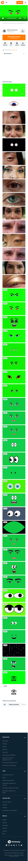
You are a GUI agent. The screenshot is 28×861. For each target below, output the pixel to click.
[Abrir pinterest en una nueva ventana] (13, 846)
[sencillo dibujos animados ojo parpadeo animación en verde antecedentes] (13, 485)
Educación (5, 751)
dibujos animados (14, 704)
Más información (8, 53)
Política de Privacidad (18, 857)
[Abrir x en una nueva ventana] (18, 846)
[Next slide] (21, 704)
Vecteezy (4, 743)
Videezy (4, 746)
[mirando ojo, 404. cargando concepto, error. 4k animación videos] (13, 676)
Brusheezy (5, 740)
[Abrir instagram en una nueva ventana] (8, 846)
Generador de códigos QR (9, 765)
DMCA (4, 777)
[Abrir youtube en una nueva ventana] (21, 846)
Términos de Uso (8, 857)
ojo (5, 704)
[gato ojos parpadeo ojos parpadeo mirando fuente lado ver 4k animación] (13, 376)
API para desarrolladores (8, 754)
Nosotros (4, 809)
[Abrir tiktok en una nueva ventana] (16, 846)
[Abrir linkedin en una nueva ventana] (11, 846)
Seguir (22, 31)
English (4, 821)
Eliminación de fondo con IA (9, 762)
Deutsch (4, 829)
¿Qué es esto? (14, 50)
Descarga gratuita (14, 37)
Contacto (4, 806)
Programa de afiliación (8, 779)
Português (5, 826)
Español (4, 823)
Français (4, 832)
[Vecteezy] (2, 2)
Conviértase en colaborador (9, 811)
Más (3, 835)
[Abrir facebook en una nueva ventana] (6, 846)
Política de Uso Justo (13, 859)
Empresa (4, 749)
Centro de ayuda (6, 803)
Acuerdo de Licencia (7, 774)
